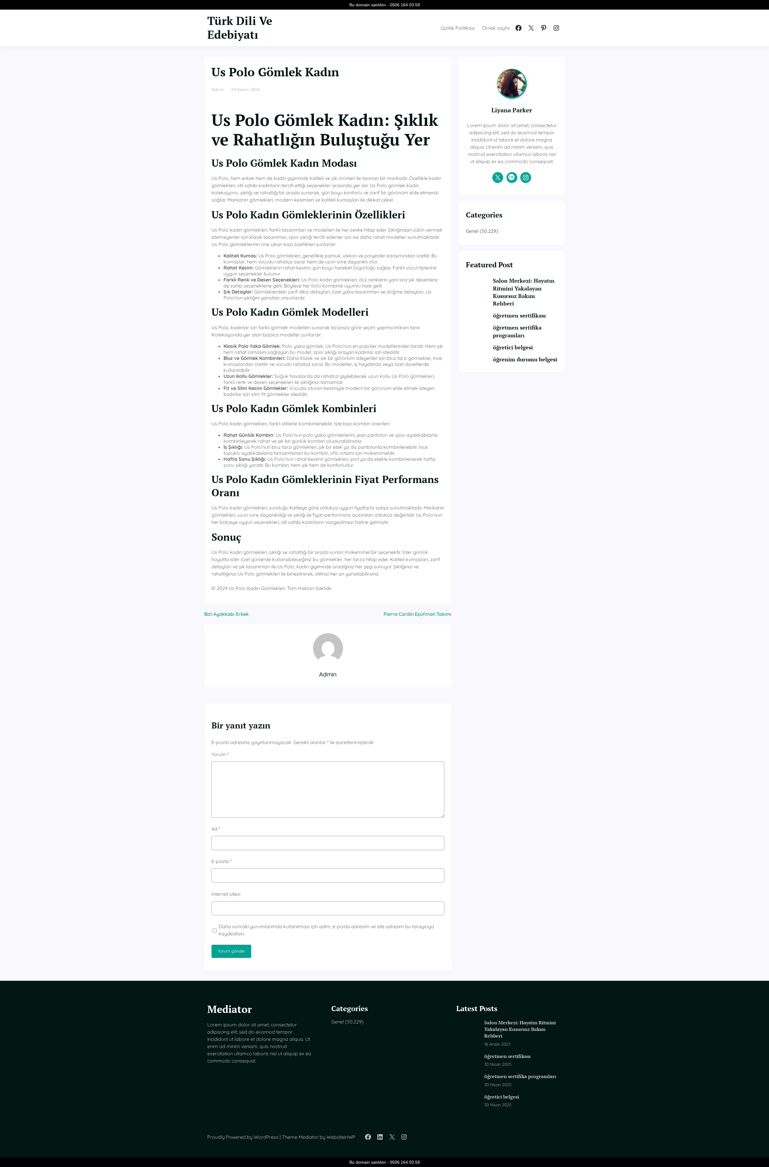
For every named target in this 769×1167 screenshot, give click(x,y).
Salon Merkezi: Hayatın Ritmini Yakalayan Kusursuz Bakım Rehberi (524, 292)
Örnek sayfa (496, 28)
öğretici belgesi (513, 347)
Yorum (220, 754)
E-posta (221, 861)
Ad (215, 829)
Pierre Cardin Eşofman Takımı (417, 614)
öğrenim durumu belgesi (525, 359)
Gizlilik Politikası (458, 28)
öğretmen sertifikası (519, 315)
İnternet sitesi (225, 894)
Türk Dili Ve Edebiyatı (239, 27)
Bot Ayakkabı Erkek (226, 614)
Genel (472, 231)
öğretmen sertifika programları (517, 331)
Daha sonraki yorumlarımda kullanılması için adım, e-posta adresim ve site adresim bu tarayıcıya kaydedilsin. (326, 930)
